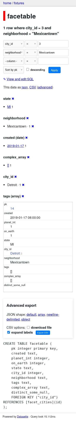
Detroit (15, 253)
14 (12, 208)
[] (8, 165)
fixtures (19, 3)
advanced (45, 87)
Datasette (22, 416)
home (7, 3)
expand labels (22, 332)
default (31, 314)
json (25, 87)
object (25, 319)
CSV (32, 87)
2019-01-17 (15, 145)
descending (37, 70)
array (41, 314)
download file (41, 327)
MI (9, 106)
